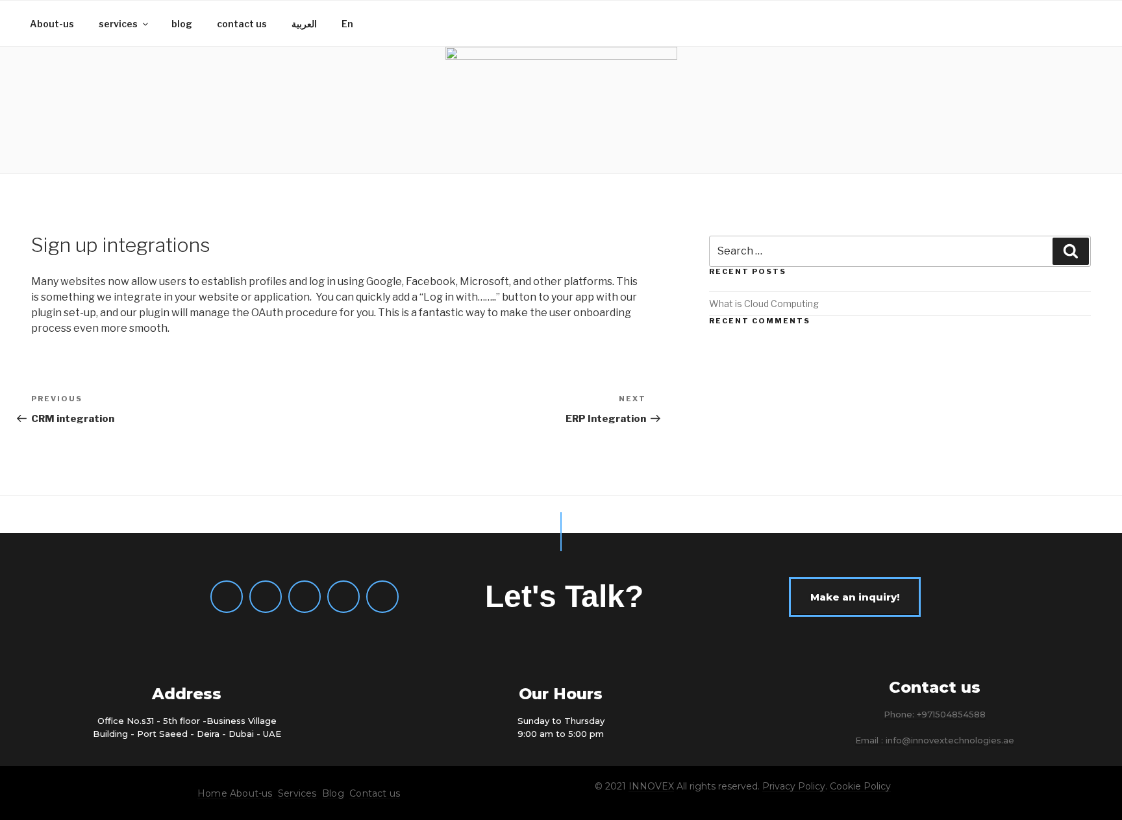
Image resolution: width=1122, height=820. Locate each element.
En (347, 23)
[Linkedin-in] (382, 596)
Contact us (374, 793)
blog (181, 23)
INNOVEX (651, 786)
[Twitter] (343, 596)
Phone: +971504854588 (935, 714)
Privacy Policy (793, 786)
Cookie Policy (860, 786)
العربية (304, 23)
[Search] (1071, 251)
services (118, 23)
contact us (242, 23)
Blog (333, 793)
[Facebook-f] (265, 596)
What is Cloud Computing (764, 303)
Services (297, 793)
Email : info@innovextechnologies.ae (934, 740)
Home (212, 793)
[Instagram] (304, 596)
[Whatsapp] (226, 596)
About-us (52, 23)
